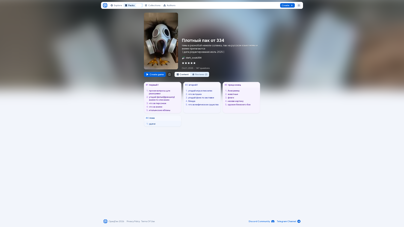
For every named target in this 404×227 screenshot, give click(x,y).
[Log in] (299, 5)
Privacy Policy (133, 221)
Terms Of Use (148, 221)
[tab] (182, 74)
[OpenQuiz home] (105, 5)
